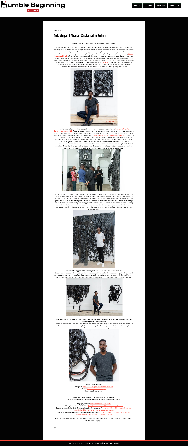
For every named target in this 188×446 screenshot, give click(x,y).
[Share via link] (55, 428)
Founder (116, 443)
